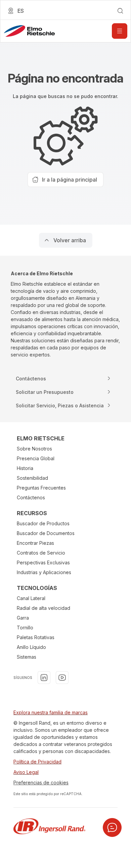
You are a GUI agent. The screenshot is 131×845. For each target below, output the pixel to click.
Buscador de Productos (43, 523)
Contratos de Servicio (41, 553)
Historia (25, 468)
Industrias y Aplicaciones (44, 572)
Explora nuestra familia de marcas (50, 712)
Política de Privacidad (37, 761)
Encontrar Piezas (35, 543)
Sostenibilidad (32, 478)
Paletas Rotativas (35, 637)
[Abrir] (119, 31)
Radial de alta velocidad (43, 608)
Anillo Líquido (31, 647)
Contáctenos (31, 497)
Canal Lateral (31, 598)
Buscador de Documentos (46, 533)
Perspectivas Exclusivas (43, 562)
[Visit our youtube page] (62, 677)
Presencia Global (35, 458)
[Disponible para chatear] (112, 827)
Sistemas (26, 657)
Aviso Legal (26, 772)
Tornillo (25, 627)
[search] (120, 11)
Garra (23, 618)
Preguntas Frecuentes (41, 488)
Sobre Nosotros (34, 448)
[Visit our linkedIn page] (44, 677)
